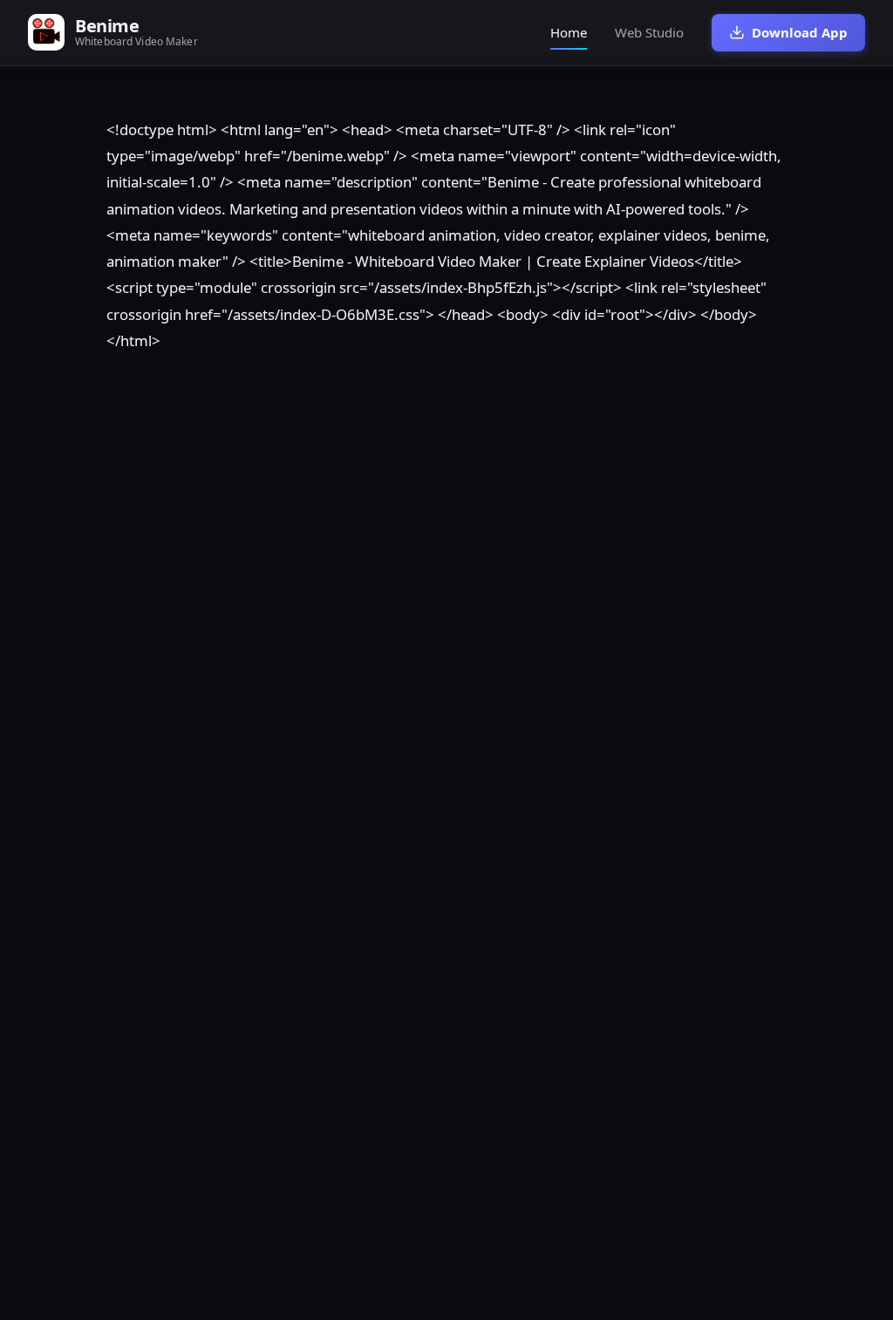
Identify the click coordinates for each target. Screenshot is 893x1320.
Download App (800, 32)
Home (568, 32)
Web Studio (649, 32)
